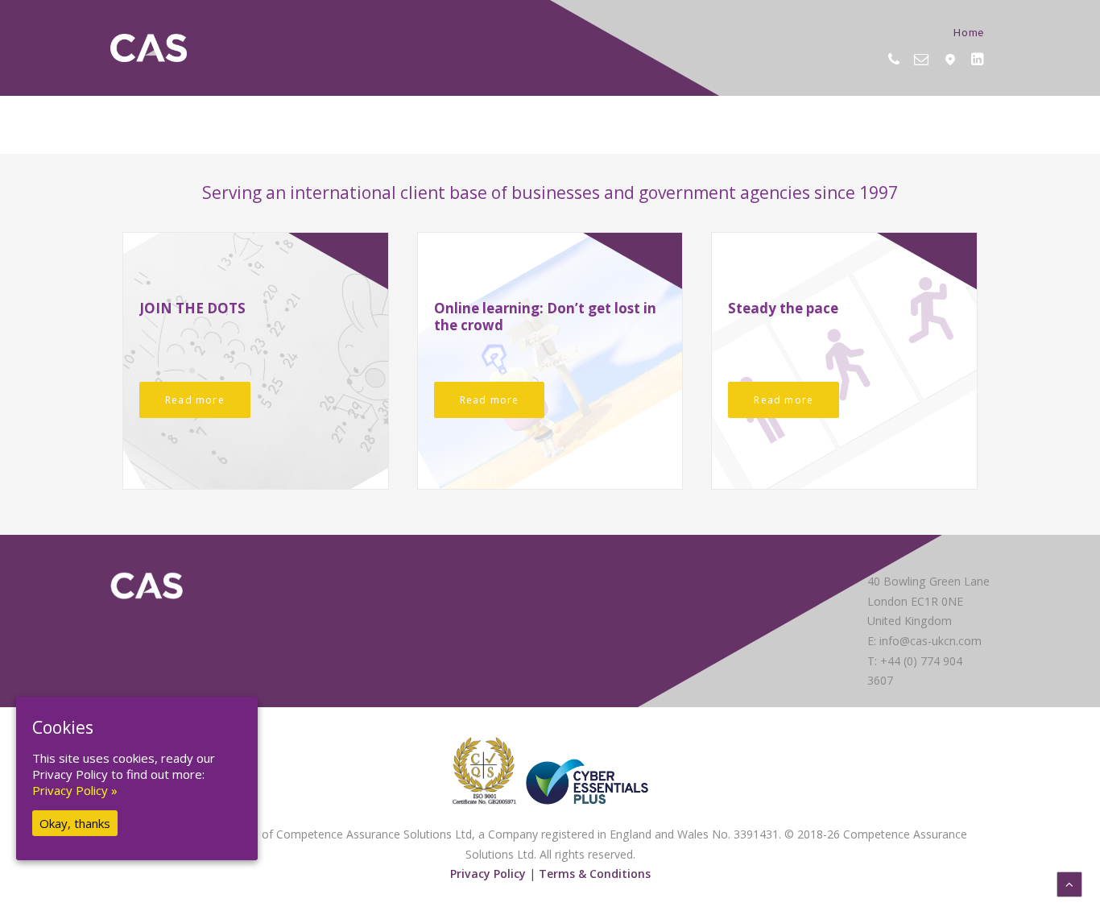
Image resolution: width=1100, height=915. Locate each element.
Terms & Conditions (595, 873)
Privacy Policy (488, 873)
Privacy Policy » (75, 790)
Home (968, 31)
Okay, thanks (74, 823)
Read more (195, 400)
